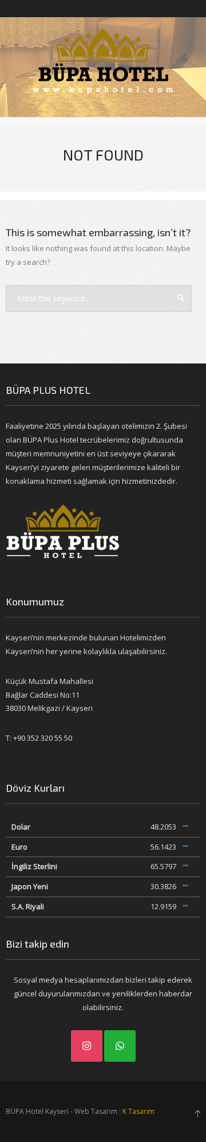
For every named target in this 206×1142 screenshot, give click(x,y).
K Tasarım (138, 1111)
